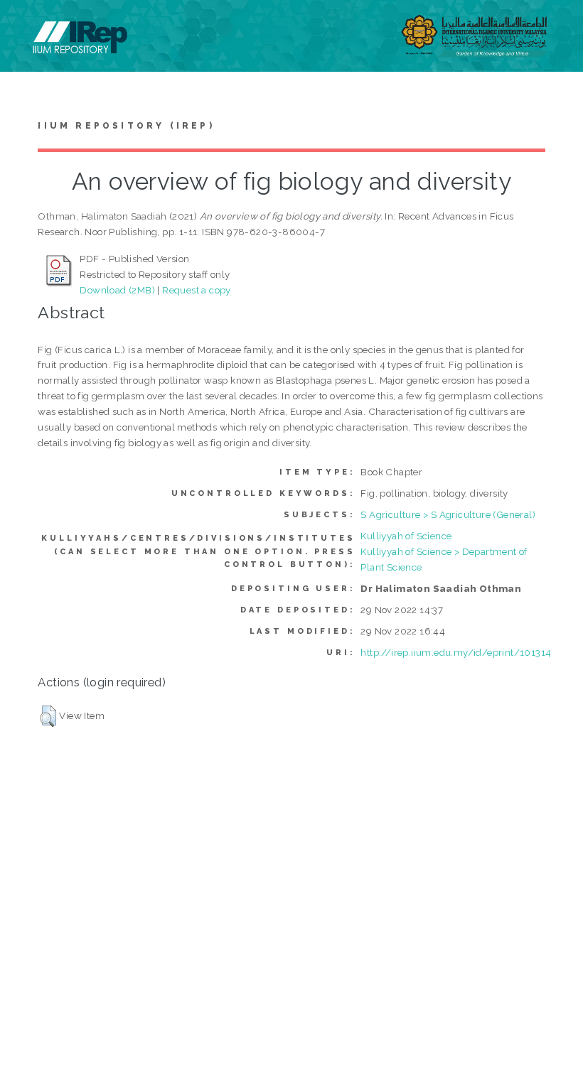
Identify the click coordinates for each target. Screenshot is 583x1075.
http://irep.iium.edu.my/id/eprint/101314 (455, 652)
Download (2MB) (117, 290)
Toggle (25, 26)
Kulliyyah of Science (405, 535)
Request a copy (196, 290)
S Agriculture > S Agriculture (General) (447, 514)
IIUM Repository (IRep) (126, 126)
